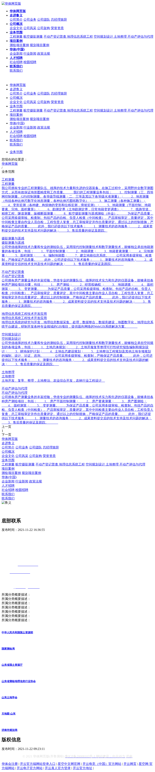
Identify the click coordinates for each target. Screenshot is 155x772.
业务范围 (16, 106)
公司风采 (29, 28)
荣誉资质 (57, 28)
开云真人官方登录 (58, 768)
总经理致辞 (59, 19)
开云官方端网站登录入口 (38, 764)
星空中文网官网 (69, 764)
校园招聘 (29, 62)
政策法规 (43, 53)
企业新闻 (16, 53)
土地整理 (121, 36)
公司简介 (16, 19)
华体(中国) (17, 123)
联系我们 (16, 70)
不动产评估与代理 (140, 36)
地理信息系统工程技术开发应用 (24, 313)
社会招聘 (16, 62)
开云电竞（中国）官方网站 (102, 764)
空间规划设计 (104, 36)
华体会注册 (10, 764)
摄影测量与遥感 (13, 238)
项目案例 (16, 114)
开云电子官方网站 (30, 768)
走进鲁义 (16, 89)
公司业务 (29, 19)
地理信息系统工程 (80, 36)
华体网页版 (18, 85)
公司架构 (43, 28)
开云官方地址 (82, 768)
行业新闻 (29, 53)
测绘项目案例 (19, 45)
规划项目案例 (39, 45)
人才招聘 (16, 131)
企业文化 (16, 28)
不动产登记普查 (55, 36)
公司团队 (43, 19)
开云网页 (130, 764)
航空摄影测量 (33, 36)
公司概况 (16, 97)
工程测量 (16, 36)
